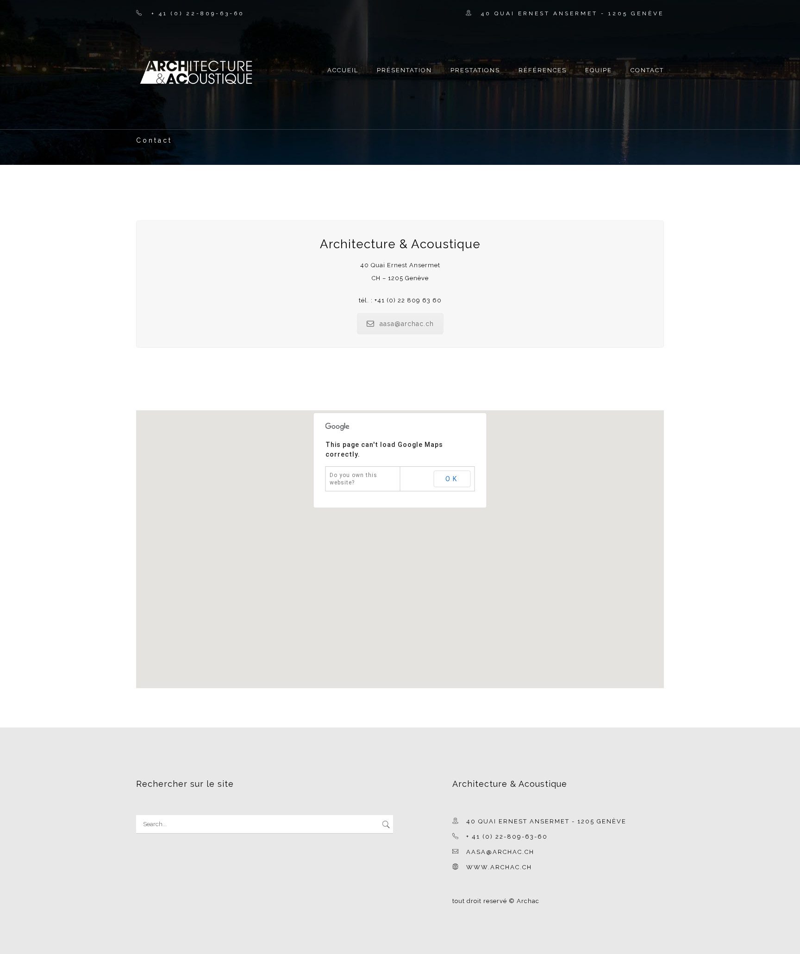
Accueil (342, 70)
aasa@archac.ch (407, 323)
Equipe (598, 70)
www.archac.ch (499, 867)
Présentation (404, 70)
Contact (647, 70)
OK (452, 479)
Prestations (475, 70)
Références (543, 70)
